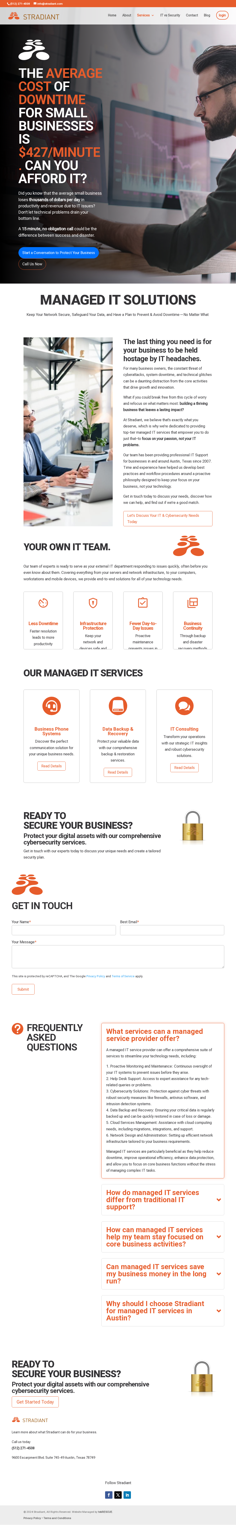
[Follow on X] (118, 1495)
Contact (192, 15)
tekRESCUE (105, 1511)
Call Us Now (32, 264)
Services (143, 15)
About (126, 15)
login (222, 15)
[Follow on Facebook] (108, 1495)
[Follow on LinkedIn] (127, 1495)
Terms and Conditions (57, 1518)
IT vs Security (170, 15)
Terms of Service (123, 976)
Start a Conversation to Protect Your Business (58, 253)
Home (112, 15)
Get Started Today (35, 1402)
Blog (207, 15)
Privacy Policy (95, 976)
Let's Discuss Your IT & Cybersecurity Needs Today (163, 518)
